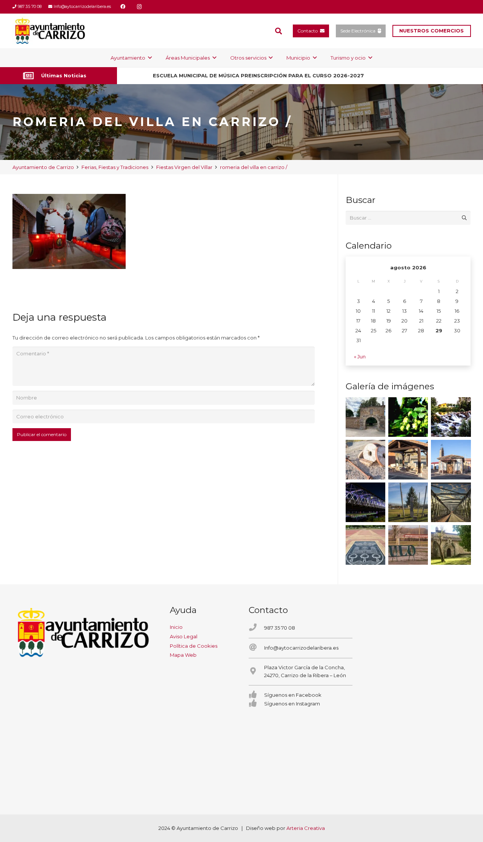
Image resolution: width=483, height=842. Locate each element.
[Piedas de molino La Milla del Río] (365, 459)
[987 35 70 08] (256, 628)
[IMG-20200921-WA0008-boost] (408, 417)
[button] (278, 31)
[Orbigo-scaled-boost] (451, 417)
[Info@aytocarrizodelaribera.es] (256, 648)
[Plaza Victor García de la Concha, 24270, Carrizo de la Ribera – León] (256, 671)
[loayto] (50, 31)
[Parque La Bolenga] (408, 502)
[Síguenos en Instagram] (256, 703)
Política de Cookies (193, 646)
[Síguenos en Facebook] (256, 695)
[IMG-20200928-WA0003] (365, 417)
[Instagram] (139, 7)
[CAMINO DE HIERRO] (451, 502)
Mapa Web (183, 655)
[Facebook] (123, 7)
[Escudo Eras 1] (365, 545)
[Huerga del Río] (408, 459)
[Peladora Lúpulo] (408, 545)
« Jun (360, 356)
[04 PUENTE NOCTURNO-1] (365, 502)
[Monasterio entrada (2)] (451, 545)
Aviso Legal (183, 636)
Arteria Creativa (305, 828)
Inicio (176, 627)
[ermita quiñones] (451, 459)
